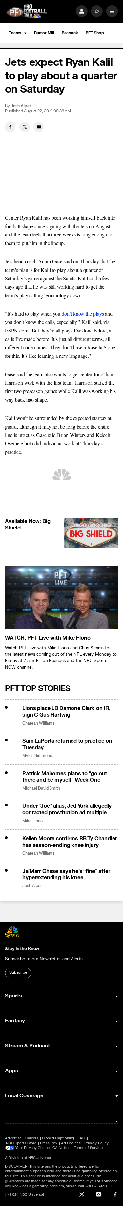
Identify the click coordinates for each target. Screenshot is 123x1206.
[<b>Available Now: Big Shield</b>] (91, 533)
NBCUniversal (40, 1157)
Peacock (70, 33)
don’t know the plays (83, 313)
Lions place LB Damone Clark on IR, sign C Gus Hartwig (66, 711)
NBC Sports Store (21, 1143)
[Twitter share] (24, 127)
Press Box (48, 1143)
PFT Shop (95, 33)
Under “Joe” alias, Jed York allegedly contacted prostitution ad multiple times (67, 809)
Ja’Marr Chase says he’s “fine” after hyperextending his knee (66, 874)
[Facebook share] (10, 127)
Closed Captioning (58, 1138)
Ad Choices (71, 1143)
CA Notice (61, 1147)
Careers (31, 1138)
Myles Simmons (36, 755)
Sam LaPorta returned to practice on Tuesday (67, 744)
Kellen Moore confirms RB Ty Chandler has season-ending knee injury (69, 842)
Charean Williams (38, 723)
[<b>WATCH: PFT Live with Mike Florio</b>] (61, 598)
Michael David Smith (41, 788)
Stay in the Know (22, 948)
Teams (15, 33)
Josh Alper (21, 106)
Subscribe (18, 972)
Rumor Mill (44, 33)
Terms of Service (88, 1147)
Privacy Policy (96, 1143)
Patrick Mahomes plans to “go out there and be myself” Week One (64, 776)
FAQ (81, 1138)
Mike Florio (32, 821)
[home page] (26, 11)
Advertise (13, 1138)
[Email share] (38, 127)
